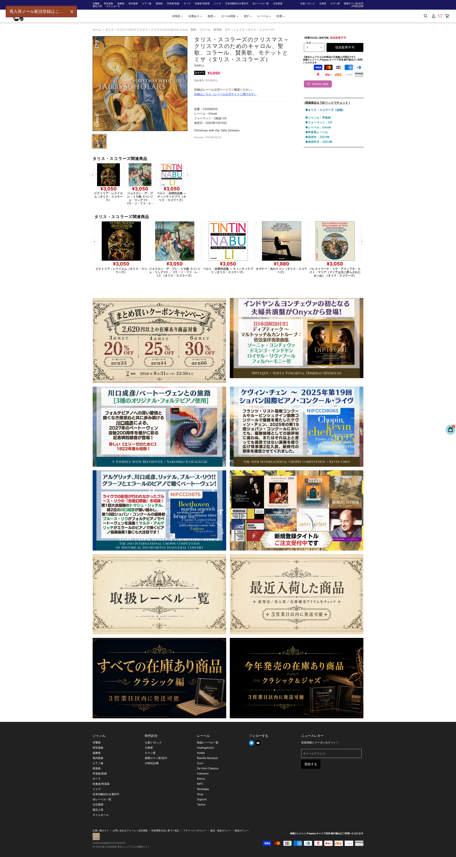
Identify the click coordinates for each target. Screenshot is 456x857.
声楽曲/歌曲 (173, 3)
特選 (279, 16)
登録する (310, 764)
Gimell (199, 65)
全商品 (176, 16)
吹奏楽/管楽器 (202, 3)
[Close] (71, 11)
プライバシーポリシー (194, 830)
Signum (202, 799)
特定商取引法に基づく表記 (165, 830)
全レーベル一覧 (261, 3)
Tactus (201, 804)
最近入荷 (97, 6)
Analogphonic (205, 747)
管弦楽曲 (108, 3)
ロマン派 (335, 3)
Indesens (203, 773)
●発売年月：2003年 (319, 142)
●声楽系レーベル (316, 132)
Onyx (200, 794)
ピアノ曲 (146, 3)
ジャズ (217, 3)
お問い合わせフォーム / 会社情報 (130, 830)
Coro (200, 763)
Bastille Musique (207, 758)
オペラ (187, 3)
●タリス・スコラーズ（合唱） (325, 110)
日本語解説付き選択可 (236, 3)
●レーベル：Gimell (318, 127)
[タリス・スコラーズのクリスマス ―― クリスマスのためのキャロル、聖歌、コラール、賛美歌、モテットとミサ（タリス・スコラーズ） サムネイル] (99, 141)
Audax (201, 752)
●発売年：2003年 (317, 137)
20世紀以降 (357, 6)
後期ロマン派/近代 (353, 3)
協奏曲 (120, 3)
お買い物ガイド (101, 830)
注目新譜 (277, 3)
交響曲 (96, 3)
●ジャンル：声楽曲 (318, 117)
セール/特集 (228, 16)
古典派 (322, 3)
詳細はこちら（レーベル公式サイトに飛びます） (225, 94)
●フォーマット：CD (318, 122)
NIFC (200, 784)
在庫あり (194, 16)
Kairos (201, 778)
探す (247, 16)
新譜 (211, 16)
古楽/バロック (307, 3)
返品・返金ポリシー (220, 830)
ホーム (97, 29)
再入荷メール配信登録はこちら (38, 11)
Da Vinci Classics (208, 768)
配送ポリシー (242, 830)
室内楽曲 (133, 3)
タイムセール (113, 6)
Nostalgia (203, 789)
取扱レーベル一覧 (207, 742)
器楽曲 (159, 3)
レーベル (263, 16)
